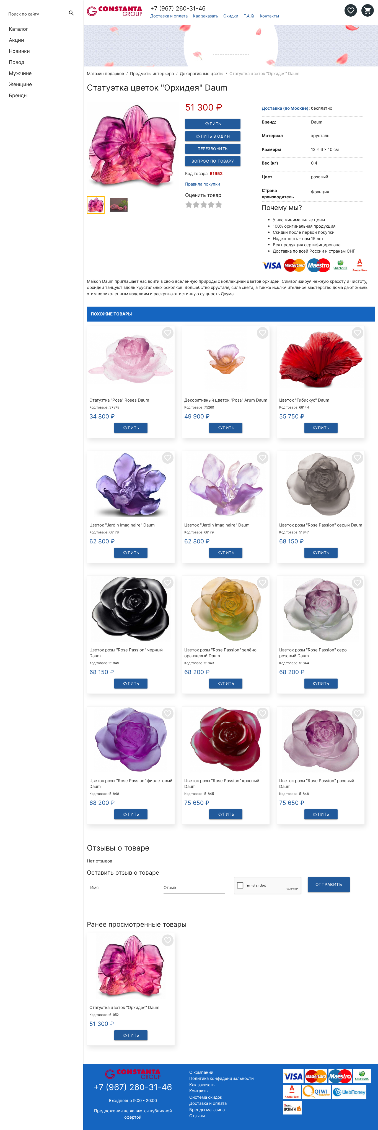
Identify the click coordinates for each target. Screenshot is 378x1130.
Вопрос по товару (212, 161)
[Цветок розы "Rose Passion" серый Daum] (320, 484)
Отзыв (170, 887)
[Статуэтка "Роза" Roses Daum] (130, 360)
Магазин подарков (105, 73)
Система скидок (205, 1097)
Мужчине (20, 73)
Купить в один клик (213, 137)
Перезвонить (213, 148)
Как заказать (205, 16)
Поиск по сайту (23, 14)
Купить (212, 123)
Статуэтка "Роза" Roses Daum (119, 400)
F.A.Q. (249, 16)
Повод (16, 62)
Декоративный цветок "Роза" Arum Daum (225, 400)
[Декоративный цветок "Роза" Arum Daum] (226, 360)
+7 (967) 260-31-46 (178, 8)
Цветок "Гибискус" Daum (304, 400)
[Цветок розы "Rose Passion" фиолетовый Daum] (130, 740)
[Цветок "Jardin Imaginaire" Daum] (130, 484)
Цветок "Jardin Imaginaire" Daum (122, 525)
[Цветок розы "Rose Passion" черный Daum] (130, 609)
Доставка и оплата (169, 16)
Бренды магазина (207, 1109)
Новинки (19, 51)
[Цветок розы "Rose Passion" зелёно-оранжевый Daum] (226, 609)
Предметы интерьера (152, 73)
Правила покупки (202, 184)
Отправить (328, 884)
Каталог (18, 29)
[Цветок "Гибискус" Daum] (320, 360)
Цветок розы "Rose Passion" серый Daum (320, 525)
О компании (201, 1072)
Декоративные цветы (201, 73)
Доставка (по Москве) (285, 108)
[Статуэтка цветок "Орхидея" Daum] (130, 967)
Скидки (230, 16)
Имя (94, 887)
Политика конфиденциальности (221, 1078)
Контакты (269, 16)
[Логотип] (114, 14)
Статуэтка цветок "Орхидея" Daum (124, 1007)
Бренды (18, 95)
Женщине (20, 84)
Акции (16, 40)
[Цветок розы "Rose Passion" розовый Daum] (320, 740)
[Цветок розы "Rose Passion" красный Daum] (226, 740)
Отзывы (197, 1115)
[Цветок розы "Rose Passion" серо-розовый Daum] (320, 609)
